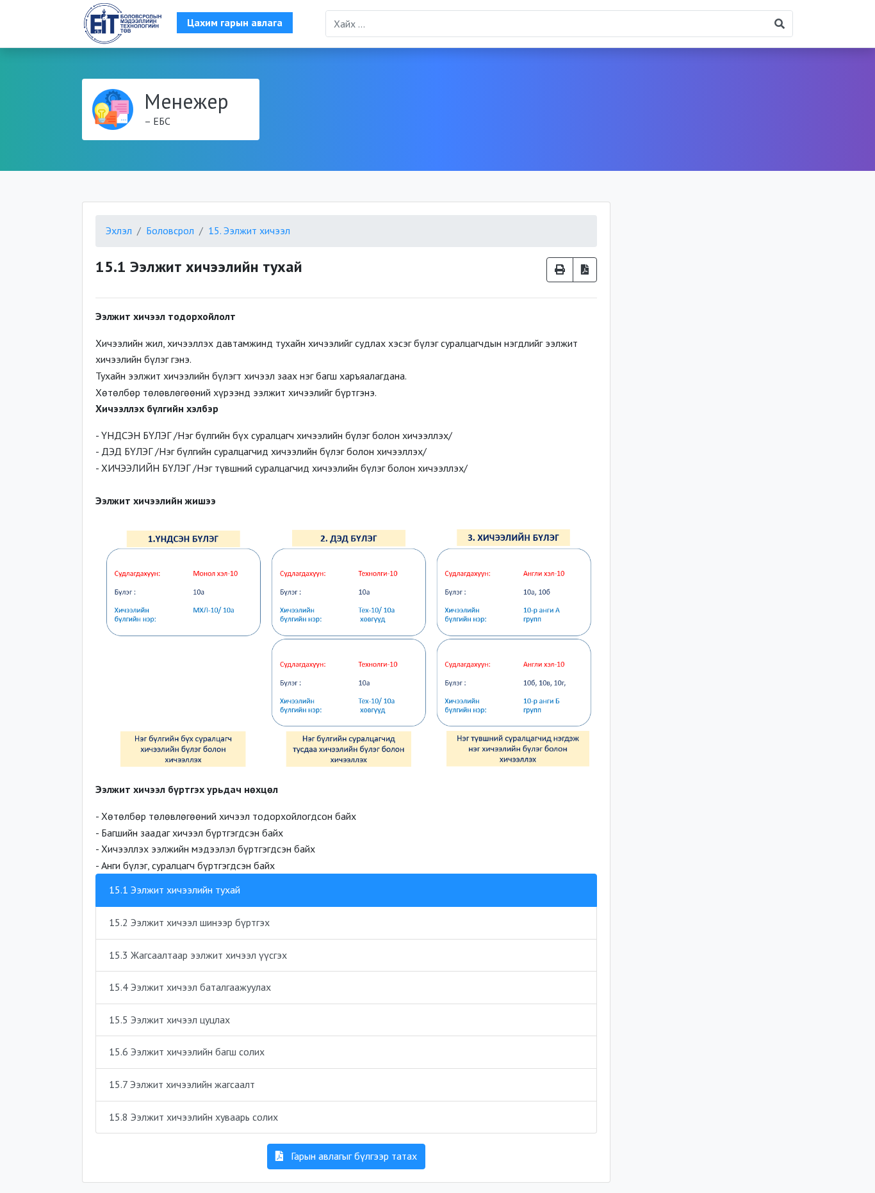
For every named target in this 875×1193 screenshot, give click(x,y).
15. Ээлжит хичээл (249, 230)
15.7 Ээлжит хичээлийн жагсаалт (182, 1084)
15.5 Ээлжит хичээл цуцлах (169, 1019)
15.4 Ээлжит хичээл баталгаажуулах (190, 987)
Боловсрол (170, 230)
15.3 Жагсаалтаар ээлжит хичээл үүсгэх (198, 955)
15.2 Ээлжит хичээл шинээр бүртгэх (189, 922)
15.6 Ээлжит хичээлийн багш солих (187, 1051)
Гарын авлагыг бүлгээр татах (352, 1155)
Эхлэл (119, 230)
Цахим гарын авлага (234, 22)
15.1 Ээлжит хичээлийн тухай (174, 889)
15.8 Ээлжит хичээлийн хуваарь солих (193, 1116)
